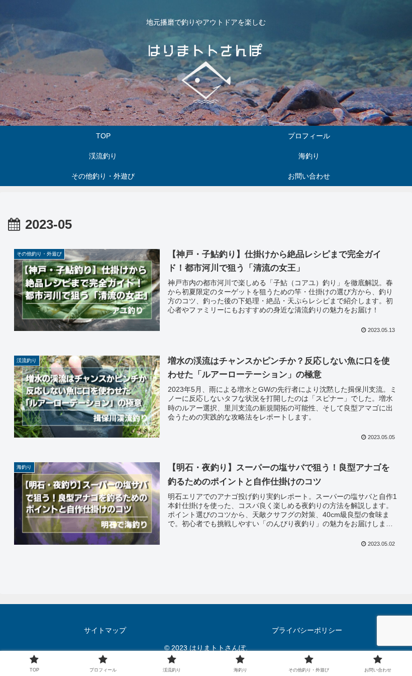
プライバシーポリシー (307, 630)
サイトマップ (105, 630)
